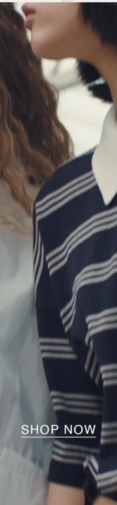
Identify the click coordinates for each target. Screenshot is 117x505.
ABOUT (18, 4)
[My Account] (109, 4)
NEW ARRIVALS (5, 4)
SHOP (10, 4)
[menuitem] (5, 4)
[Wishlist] (112, 4)
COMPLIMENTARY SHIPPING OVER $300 (57, 1)
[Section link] (58, 253)
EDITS (14, 4)
